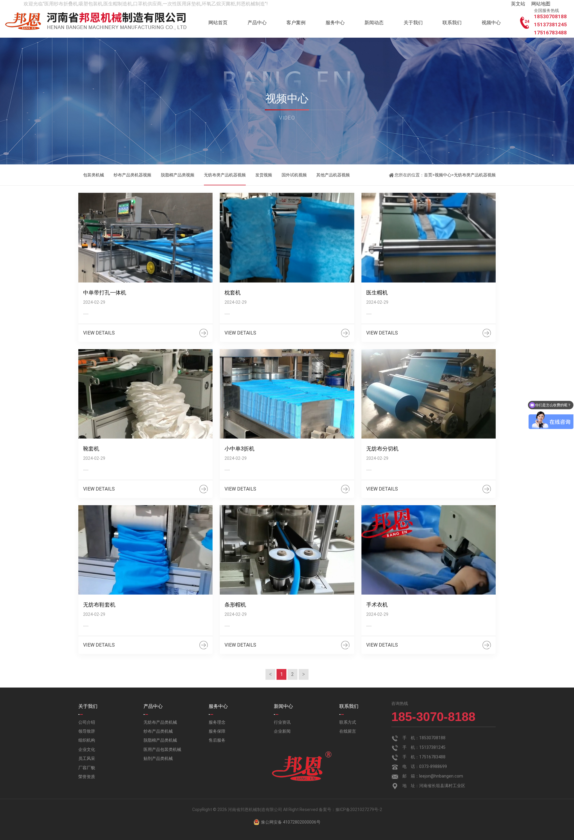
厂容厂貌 (86, 767)
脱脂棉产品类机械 (160, 740)
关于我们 (413, 22)
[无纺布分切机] (428, 394)
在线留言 (347, 731)
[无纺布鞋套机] (145, 550)
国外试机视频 (294, 174)
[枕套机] (287, 237)
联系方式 (347, 722)
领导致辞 (86, 731)
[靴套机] (145, 394)
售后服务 (217, 740)
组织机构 (86, 740)
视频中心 (491, 22)
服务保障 (217, 731)
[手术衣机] (428, 550)
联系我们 (452, 22)
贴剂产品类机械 (158, 758)
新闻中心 (283, 706)
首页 (428, 174)
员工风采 (86, 758)
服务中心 (335, 22)
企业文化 (86, 749)
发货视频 (263, 174)
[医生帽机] (428, 237)
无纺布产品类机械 (160, 722)
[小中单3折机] (287, 394)
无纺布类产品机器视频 (225, 174)
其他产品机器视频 (333, 174)
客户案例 (296, 22)
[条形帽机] (287, 550)
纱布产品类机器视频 (132, 174)
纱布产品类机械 (158, 731)
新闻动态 (374, 22)
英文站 (518, 4)
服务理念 (217, 722)
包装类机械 (93, 174)
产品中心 (257, 22)
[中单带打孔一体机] (145, 237)
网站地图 (540, 4)
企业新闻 (282, 731)
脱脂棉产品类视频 (177, 174)
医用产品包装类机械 (162, 749)
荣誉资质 (86, 776)
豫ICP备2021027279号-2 (358, 809)
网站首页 (218, 22)
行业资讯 (282, 722)
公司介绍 (86, 722)
